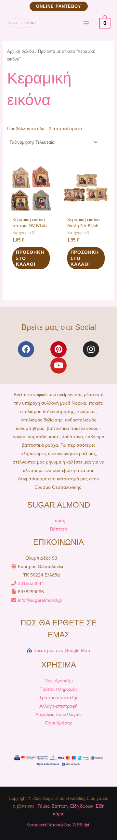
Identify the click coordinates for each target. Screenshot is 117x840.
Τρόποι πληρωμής (59, 689)
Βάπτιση (58, 529)
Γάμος (43, 806)
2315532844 (31, 583)
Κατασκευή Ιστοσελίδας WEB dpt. (58, 825)
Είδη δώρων (81, 806)
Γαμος (58, 520)
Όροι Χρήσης (58, 722)
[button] (59, 6)
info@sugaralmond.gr (40, 600)
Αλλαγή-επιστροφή (58, 706)
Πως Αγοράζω (59, 680)
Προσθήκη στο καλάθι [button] (30, 258)
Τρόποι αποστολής (58, 697)
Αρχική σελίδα (20, 51)
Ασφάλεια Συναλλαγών (58, 714)
